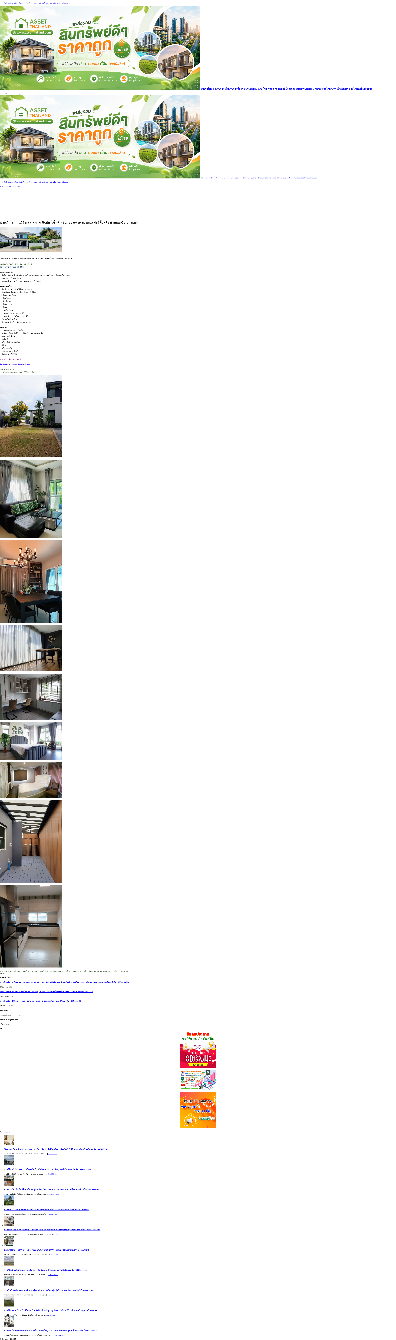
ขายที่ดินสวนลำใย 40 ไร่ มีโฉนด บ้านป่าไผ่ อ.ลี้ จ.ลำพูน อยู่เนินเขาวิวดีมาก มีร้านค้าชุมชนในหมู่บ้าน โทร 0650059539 (53, 1310)
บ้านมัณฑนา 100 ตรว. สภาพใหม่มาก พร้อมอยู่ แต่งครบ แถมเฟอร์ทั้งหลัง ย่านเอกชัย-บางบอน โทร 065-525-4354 (46, 992)
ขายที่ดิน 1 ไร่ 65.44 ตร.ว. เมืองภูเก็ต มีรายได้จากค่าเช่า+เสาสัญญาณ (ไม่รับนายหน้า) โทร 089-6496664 (47, 1169)
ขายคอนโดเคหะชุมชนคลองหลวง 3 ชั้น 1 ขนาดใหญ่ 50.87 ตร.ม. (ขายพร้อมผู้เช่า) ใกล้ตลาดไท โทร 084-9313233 (51, 1330)
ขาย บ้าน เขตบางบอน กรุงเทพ (11, 186)
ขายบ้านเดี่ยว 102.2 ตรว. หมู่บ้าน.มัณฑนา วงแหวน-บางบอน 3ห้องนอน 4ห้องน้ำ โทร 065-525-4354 (41, 1001)
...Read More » (52, 1154)
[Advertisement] (198, 203)
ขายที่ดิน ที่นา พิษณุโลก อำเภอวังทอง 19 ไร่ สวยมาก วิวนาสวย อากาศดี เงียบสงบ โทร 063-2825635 (45, 1270)
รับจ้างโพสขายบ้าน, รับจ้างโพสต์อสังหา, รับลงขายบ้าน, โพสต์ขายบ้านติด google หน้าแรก (36, 3)
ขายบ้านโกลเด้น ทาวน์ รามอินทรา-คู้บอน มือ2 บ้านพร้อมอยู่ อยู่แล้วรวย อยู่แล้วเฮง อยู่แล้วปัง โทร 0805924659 (49, 1290)
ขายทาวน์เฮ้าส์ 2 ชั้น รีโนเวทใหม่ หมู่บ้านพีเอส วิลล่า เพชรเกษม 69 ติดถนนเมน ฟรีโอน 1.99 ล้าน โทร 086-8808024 (51, 1189)
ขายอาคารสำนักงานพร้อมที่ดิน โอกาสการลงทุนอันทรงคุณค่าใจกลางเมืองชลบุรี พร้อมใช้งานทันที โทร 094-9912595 (52, 1230)
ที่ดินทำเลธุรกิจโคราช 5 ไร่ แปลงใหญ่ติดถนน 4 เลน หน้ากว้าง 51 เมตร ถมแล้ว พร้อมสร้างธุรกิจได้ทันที (46, 1250)
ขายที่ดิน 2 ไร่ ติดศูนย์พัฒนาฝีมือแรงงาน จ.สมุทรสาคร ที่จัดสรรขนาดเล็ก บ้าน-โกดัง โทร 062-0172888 (46, 1210)
